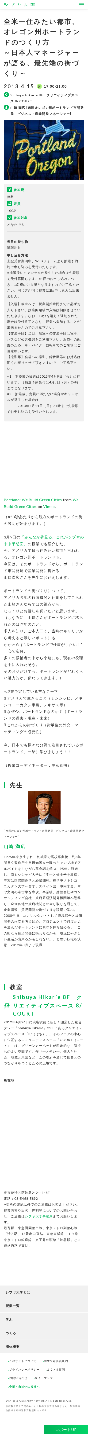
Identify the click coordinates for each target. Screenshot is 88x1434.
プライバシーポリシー (24, 1369)
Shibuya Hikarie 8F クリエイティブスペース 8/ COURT (48, 1005)
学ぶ (9, 1319)
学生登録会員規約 (56, 1361)
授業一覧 (13, 1306)
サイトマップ (44, 1378)
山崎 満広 (15, 846)
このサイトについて (23, 1361)
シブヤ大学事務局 (39, 1216)
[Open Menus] (81, 4)
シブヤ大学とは (18, 1292)
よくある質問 (56, 1369)
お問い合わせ (18, 1378)
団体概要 (13, 1346)
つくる (11, 1333)
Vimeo (49, 506)
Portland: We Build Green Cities (33, 499)
